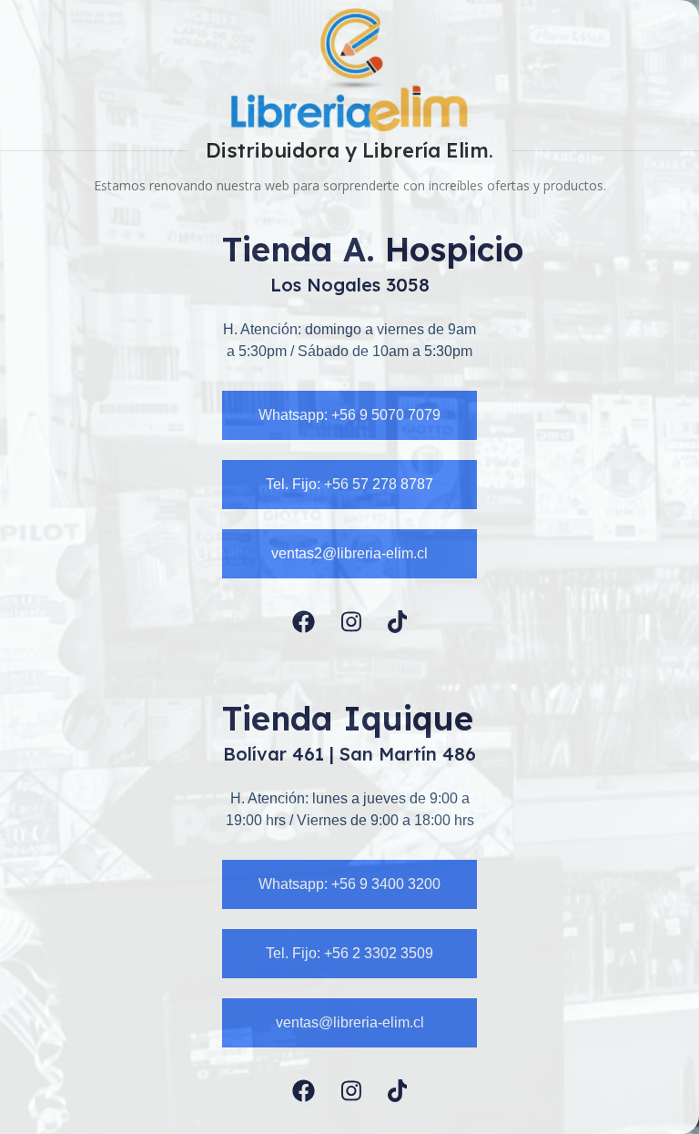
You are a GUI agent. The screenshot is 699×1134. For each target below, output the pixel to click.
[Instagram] (351, 621)
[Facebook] (303, 621)
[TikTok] (398, 621)
